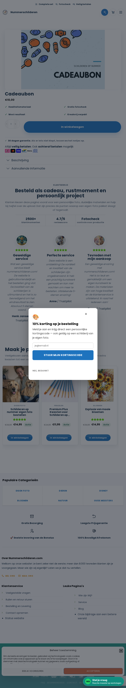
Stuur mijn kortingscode (63, 355)
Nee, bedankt (40, 370)
